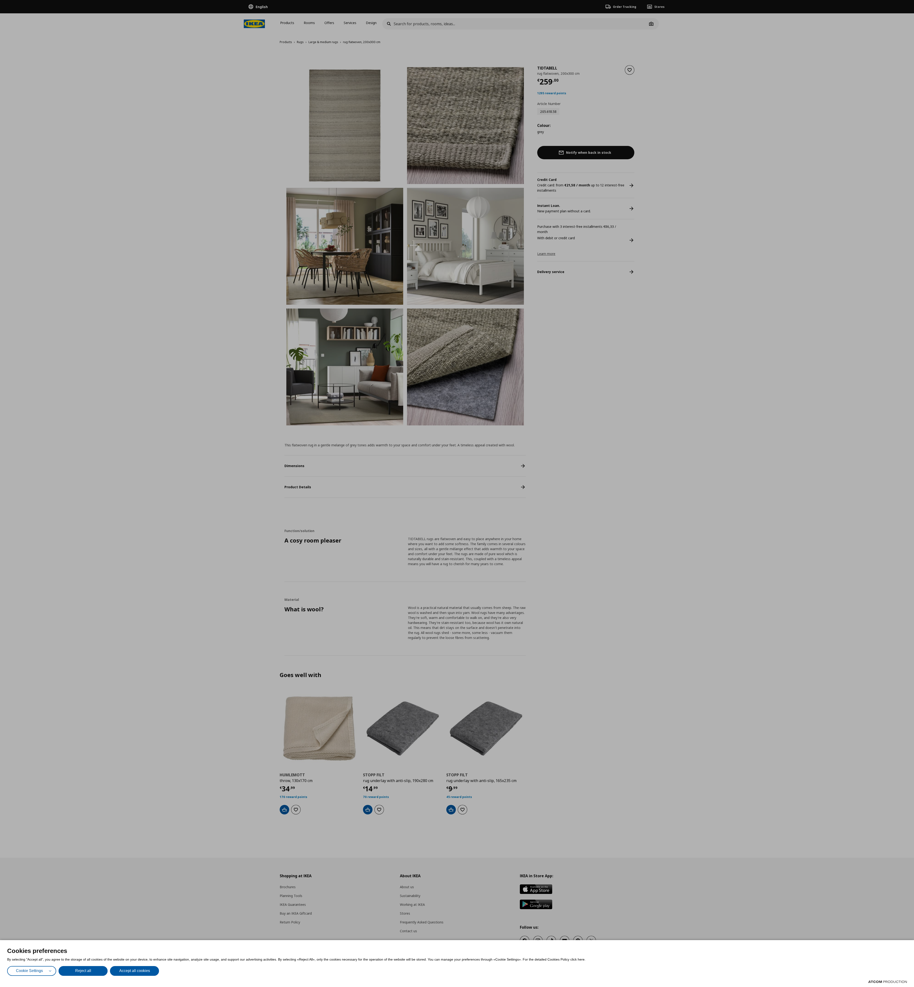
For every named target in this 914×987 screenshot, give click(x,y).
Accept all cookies (134, 971)
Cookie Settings (29, 971)
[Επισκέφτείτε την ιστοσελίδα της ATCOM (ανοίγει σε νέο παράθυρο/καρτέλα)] (887, 981)
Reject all (83, 971)
